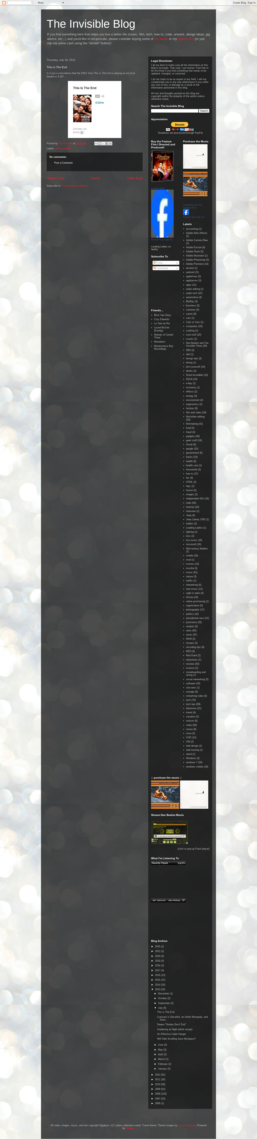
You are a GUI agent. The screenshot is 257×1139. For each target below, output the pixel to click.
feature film (186, 39)
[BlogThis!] (100, 143)
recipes (190, 643)
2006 (158, 1103)
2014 (158, 984)
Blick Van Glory (162, 315)
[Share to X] (103, 143)
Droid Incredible (194, 375)
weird (189, 754)
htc (187, 477)
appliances (192, 280)
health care (192, 465)
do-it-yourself (193, 366)
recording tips (193, 647)
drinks (189, 370)
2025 (158, 946)
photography (192, 609)
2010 (158, 1084)
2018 (158, 965)
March (162, 1059)
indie (188, 502)
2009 (158, 1089)
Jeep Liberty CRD (195, 519)
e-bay (189, 383)
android (190, 272)
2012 (158, 1074)
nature (189, 576)
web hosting (192, 749)
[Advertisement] (64, 207)
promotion (191, 622)
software (190, 683)
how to (189, 473)
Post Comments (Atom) (75, 185)
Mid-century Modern (197, 548)
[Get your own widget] (159, 900)
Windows (191, 758)
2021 (158, 951)
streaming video (194, 695)
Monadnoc (159, 341)
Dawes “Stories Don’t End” (171, 1024)
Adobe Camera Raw (197, 240)
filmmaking (192, 423)
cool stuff (191, 334)
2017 (158, 970)
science (190, 668)
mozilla (190, 568)
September (164, 1003)
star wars (191, 687)
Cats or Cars (193, 322)
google (189, 448)
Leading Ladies (158, 188)
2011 (158, 1079)
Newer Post (55, 178)
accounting (192, 228)
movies (67, 148)
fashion (190, 408)
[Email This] (96, 143)
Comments (162, 268)
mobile (189, 555)
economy (191, 387)
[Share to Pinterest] (110, 143)
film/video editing (195, 416)
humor (58, 148)
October (162, 998)
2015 (158, 979)
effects (190, 391)
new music (192, 588)
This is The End (165, 1012)
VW (188, 741)
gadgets (190, 436)
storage (190, 691)
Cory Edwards (161, 319)
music (189, 572)
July (160, 1007)
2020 (158, 956)
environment (192, 400)
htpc (188, 486)
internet (190, 507)
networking (192, 584)
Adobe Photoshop (195, 259)
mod (188, 559)
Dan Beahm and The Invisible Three (197, 344)
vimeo (189, 729)
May (160, 1049)
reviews (190, 663)
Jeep (188, 515)
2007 (158, 1098)
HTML (189, 482)
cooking (190, 330)
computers (192, 326)
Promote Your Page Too (162, 240)
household (191, 469)
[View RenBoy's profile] (174, 900)
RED (188, 651)
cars (188, 318)
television (191, 708)
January (162, 1068)
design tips (192, 358)
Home (95, 178)
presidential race (195, 618)
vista (188, 733)
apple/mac (191, 276)
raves (189, 634)
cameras (190, 309)
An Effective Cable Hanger (171, 1034)
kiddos (189, 523)
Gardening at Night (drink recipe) (174, 1029)
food (188, 427)
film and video (193, 412)
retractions (192, 659)
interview (191, 511)
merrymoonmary (187, 1125)
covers (189, 338)
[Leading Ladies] (162, 236)
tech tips (190, 704)
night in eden (193, 593)
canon (189, 313)
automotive (192, 297)
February (163, 1064)
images (190, 494)
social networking (195, 679)
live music (191, 540)
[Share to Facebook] (107, 143)
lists (188, 536)
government (192, 452)
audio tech (191, 293)
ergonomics (192, 404)
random (190, 626)
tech (188, 700)
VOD (188, 737)
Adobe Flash (193, 251)
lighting (190, 531)
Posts (159, 262)
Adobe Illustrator (195, 255)
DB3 (188, 350)
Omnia (189, 597)
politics (190, 614)
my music (161, 39)
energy (189, 395)
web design (192, 745)
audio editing (193, 289)
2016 (158, 975)
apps (188, 284)
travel (189, 712)
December (164, 993)
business (191, 305)
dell (188, 354)
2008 (158, 1093)
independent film (195, 498)
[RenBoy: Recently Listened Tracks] (168, 863)
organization (192, 605)
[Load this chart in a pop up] (183, 900)
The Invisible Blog (91, 24)
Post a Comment (63, 162)
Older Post (135, 178)
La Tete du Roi (162, 323)
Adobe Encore (193, 247)
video (189, 725)
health (189, 461)
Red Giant (191, 655)
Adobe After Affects (196, 233)
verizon (190, 720)
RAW (189, 638)
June (161, 1044)
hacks (189, 456)
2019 (158, 960)
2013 (158, 989)
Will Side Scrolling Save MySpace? (176, 1038)
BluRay (190, 301)
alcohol (190, 268)
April (161, 1054)
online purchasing (195, 601)
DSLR (189, 379)
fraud (189, 432)
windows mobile (194, 766)
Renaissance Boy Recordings (163, 347)
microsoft (191, 544)
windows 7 (191, 762)
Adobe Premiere (195, 263)
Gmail (189, 444)
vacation (190, 716)
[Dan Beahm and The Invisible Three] (186, 214)
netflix (189, 580)
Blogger (130, 1128)
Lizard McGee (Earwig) (161, 329)
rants (189, 630)
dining (189, 362)
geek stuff (191, 440)
